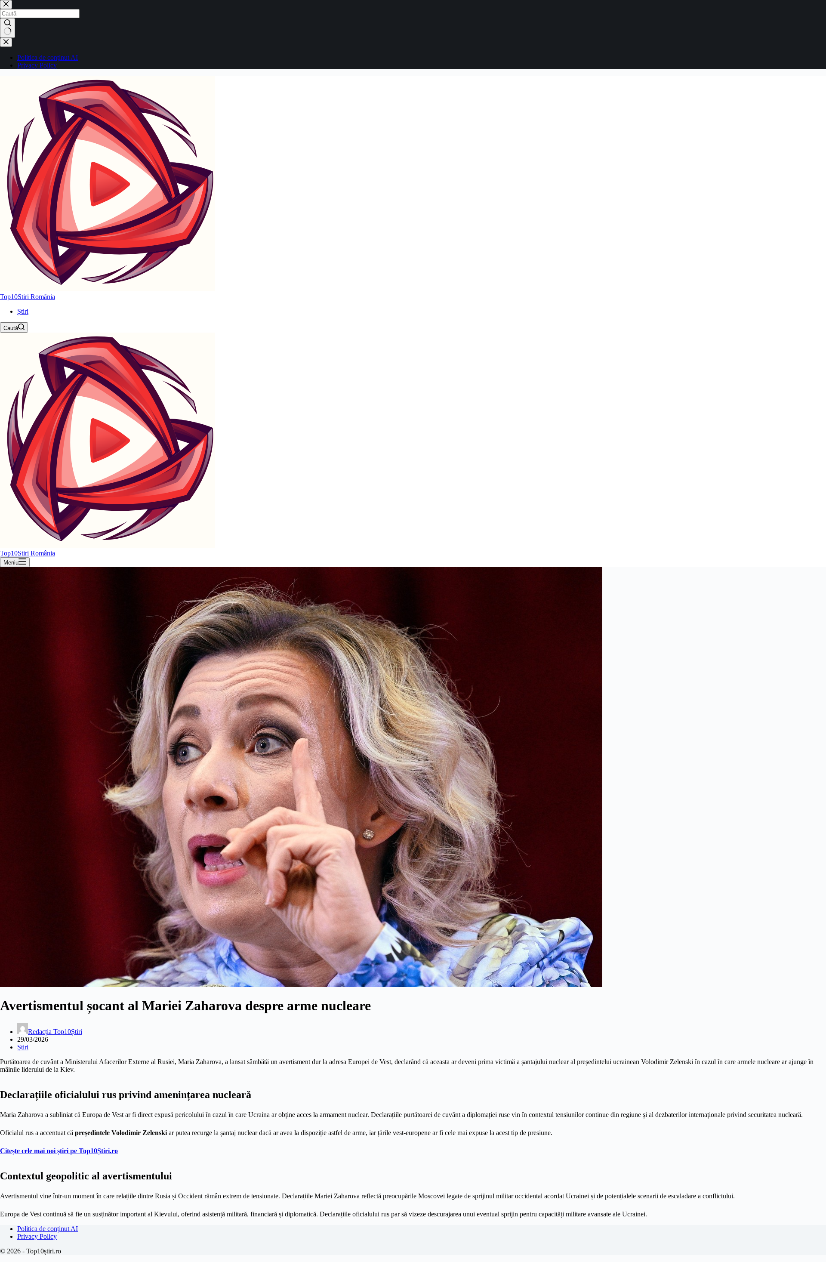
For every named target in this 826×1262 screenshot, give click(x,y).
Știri (22, 311)
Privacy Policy (37, 1236)
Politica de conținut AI (47, 1228)
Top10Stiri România (27, 296)
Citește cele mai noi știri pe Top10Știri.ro (59, 1150)
